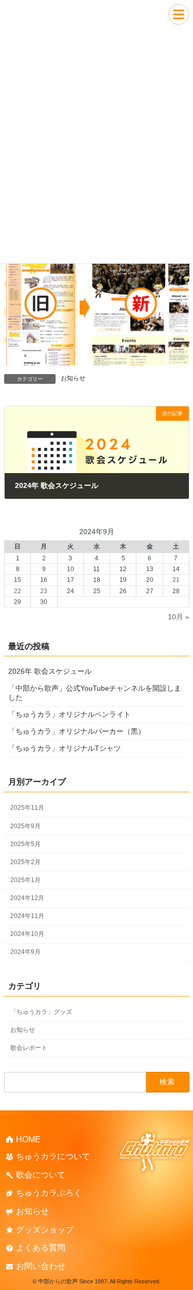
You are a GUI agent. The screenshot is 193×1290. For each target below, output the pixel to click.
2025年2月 (25, 862)
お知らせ (73, 378)
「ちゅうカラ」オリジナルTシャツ (64, 748)
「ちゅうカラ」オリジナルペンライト (69, 714)
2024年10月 (27, 933)
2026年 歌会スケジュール (50, 671)
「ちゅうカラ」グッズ (41, 1011)
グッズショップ (45, 1229)
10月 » (178, 617)
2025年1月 (25, 880)
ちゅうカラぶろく (49, 1193)
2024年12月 (27, 898)
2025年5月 (25, 844)
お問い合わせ (40, 1266)
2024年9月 (25, 951)
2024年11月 (27, 916)
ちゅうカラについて (53, 1156)
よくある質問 (40, 1248)
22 (17, 591)
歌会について (40, 1174)
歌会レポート (28, 1047)
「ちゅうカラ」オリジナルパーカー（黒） (76, 731)
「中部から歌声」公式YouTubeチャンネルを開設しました (94, 692)
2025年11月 (27, 807)
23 (43, 591)
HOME (28, 1139)
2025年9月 (25, 826)
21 (175, 579)
